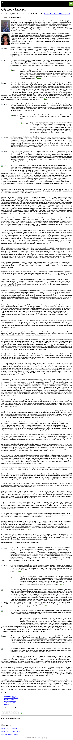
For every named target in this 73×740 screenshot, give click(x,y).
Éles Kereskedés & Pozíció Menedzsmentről (57, 14)
